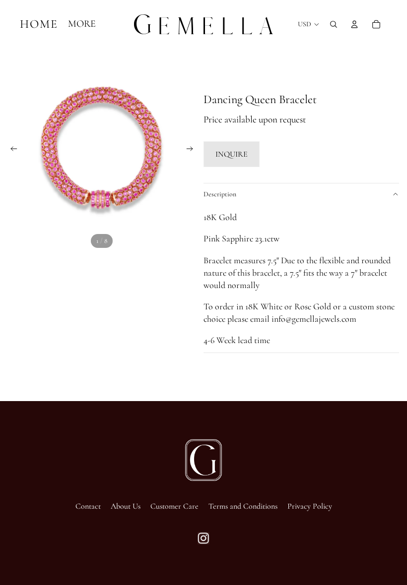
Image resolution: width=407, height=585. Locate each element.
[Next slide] (193, 150)
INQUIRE (231, 154)
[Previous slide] (11, 150)
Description (220, 194)
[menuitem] (82, 24)
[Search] (333, 24)
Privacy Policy (309, 506)
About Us (125, 506)
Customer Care (174, 506)
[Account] (354, 24)
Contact (88, 506)
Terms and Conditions (242, 506)
